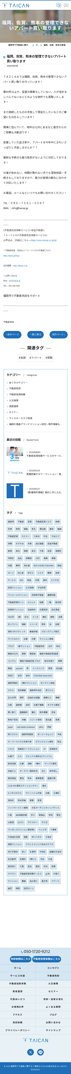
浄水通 (27, 565)
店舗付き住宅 (55, 851)
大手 (50, 646)
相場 (57, 521)
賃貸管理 (40, 778)
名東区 (23, 859)
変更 (40, 800)
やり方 (45, 822)
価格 (26, 529)
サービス (12, 580)
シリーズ (33, 624)
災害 (34, 639)
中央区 (43, 851)
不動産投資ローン (16, 602)
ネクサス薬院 (53, 705)
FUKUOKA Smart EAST (43, 675)
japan (10, 727)
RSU (21, 580)
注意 (60, 617)
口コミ (21, 822)
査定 (10, 888)
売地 (51, 815)
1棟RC (38, 763)
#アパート (35, 358)
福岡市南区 (13, 683)
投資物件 (53, 749)
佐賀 (57, 624)
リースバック (38, 668)
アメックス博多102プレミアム (39, 756)
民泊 (30, 866)
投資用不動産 (38, 595)
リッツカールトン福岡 (18, 807)
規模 (26, 551)
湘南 (30, 763)
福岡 (59, 529)
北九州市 (12, 697)
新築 (32, 800)
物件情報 (44, 712)
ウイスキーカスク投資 (20, 418)
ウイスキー (33, 822)
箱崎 (24, 624)
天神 (10, 529)
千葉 (22, 866)
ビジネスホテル (15, 793)
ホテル (11, 690)
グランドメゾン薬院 (44, 741)
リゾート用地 (36, 719)
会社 (20, 558)
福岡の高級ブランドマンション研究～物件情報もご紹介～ (35, 424)
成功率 (58, 602)
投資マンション (15, 587)
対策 (37, 580)
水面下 (11, 756)
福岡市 (11, 521)
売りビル (49, 690)
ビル (20, 756)
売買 (57, 719)
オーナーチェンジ (45, 734)
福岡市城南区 (28, 734)
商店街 (33, 653)
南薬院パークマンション (29, 749)
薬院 (51, 529)
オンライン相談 (47, 683)
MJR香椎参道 (21, 815)
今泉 (42, 551)
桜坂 (50, 551)
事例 (18, 565)
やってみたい (14, 639)
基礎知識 (51, 595)
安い (24, 851)
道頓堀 (19, 705)
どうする (55, 580)
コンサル (12, 661)
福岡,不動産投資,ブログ (30, 661)
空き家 (45, 881)
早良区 (11, 558)
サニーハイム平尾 (34, 793)
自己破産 (40, 543)
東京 (22, 697)
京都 (49, 727)
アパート (55, 881)
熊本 (30, 778)
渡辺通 (43, 529)
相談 (59, 565)
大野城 (11, 822)
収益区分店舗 (34, 697)
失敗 (30, 543)
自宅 (28, 705)
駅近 (59, 815)
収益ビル (12, 771)
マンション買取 (46, 639)
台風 (26, 639)
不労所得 (42, 587)
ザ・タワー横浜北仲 (29, 771)
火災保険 (13, 400)
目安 (20, 675)
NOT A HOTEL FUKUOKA (43, 565)
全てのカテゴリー (18, 383)
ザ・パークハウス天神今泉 (20, 741)
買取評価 (33, 631)
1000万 (11, 617)
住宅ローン (29, 888)
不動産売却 (8, 322)
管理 (50, 668)
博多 (43, 624)
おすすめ (20, 543)
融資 (10, 551)
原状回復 (12, 763)
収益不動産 (52, 543)
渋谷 (42, 859)
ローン (11, 573)
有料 (28, 675)
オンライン (13, 624)
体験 (10, 543)
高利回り (12, 866)
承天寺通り (49, 661)
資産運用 (13, 406)
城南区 (58, 551)
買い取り (12, 712)
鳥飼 (46, 558)
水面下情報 (39, 705)
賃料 (45, 580)
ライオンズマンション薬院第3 (21, 829)
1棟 (19, 617)
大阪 (10, 705)
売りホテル (13, 734)
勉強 (10, 668)
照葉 (53, 866)
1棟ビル (33, 859)
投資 (30, 521)
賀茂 (38, 866)
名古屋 (59, 668)
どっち (35, 617)
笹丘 (59, 741)
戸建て (56, 873)
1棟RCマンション (29, 683)
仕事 (22, 763)
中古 (46, 536)
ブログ (11, 646)
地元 (58, 646)
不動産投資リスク (44, 521)
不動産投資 (13, 536)
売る (34, 529)
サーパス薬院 (50, 763)
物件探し (53, 771)
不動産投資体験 (17, 394)
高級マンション (15, 844)
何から (31, 573)
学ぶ (33, 815)
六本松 (37, 536)
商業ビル (48, 697)
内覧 (48, 793)
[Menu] (66, 5)
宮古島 (49, 719)
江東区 (56, 793)
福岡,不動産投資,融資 (49, 653)
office (41, 727)
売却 (18, 529)
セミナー (13, 412)
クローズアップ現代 (50, 631)
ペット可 (43, 829)
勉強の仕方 (13, 653)
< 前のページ (12, 334)
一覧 (49, 602)
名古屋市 (12, 859)
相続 (18, 888)
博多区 (11, 800)
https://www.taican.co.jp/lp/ (44, 240)
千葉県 (53, 829)
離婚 (24, 881)
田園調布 (24, 712)
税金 (29, 580)
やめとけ (55, 536)
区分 (27, 617)
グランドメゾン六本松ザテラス (39, 844)
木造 (50, 859)
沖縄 (24, 719)
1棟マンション (24, 646)
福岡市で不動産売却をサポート (21, 296)
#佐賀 (22, 358)
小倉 (10, 815)
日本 (53, 712)
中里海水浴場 (14, 837)
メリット (32, 602)
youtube (19, 668)
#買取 (49, 358)
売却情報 (22, 690)
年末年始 (22, 800)
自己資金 (55, 609)
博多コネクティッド (17, 631)
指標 (41, 602)
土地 (48, 873)
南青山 (42, 815)
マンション (13, 881)
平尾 (59, 734)
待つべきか (37, 837)
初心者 (21, 573)
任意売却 (44, 609)
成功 (18, 551)
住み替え (34, 881)
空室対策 (51, 778)
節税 (52, 617)
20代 (38, 558)
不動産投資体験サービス (31, 873)
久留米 (49, 837)
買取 (54, 558)
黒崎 (24, 653)
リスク (40, 573)
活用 (57, 573)
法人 (44, 771)
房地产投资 (13, 719)
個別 (44, 617)
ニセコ (11, 749)
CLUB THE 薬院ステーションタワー (23, 785)
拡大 (34, 551)
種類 (49, 573)
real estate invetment (26, 727)
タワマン (12, 873)
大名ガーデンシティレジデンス (45, 807)
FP (45, 749)
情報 (57, 697)
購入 (34, 712)
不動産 (21, 521)
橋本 (44, 785)
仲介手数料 (13, 851)
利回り (11, 675)
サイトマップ (53, 1030)
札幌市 (33, 851)
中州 (46, 866)
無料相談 (12, 778)
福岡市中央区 (36, 690)
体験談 (29, 558)
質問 (60, 661)
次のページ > (58, 334)
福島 (26, 837)
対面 (10, 565)
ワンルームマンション (18, 595)
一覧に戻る (35, 334)
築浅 (22, 778)
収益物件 (32, 609)
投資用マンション (16, 609)
